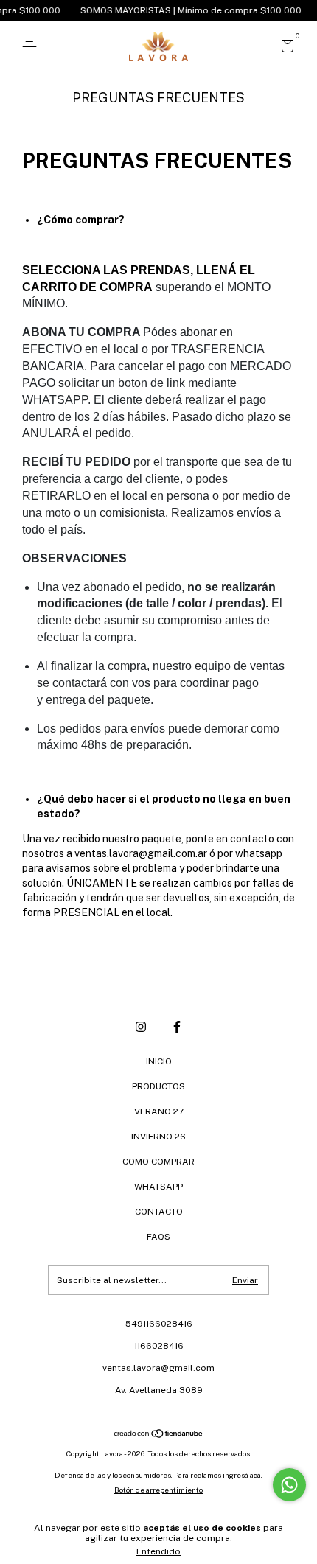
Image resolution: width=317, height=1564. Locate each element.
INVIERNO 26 (158, 1136)
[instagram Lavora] (141, 1027)
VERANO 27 (159, 1111)
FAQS (158, 1237)
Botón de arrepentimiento (158, 1489)
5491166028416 (158, 1324)
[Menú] (32, 47)
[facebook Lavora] (177, 1027)
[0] (285, 47)
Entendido (158, 1551)
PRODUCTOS (158, 1086)
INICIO (159, 1061)
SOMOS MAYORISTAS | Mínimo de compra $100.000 (184, 10)
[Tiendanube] (159, 1435)
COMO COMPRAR (158, 1161)
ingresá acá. (242, 1474)
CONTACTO (159, 1212)
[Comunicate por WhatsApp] (289, 1484)
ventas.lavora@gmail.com (158, 1368)
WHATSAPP (158, 1186)
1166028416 (159, 1346)
